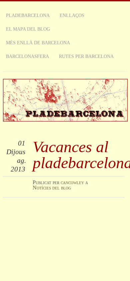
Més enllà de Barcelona (38, 42)
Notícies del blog (52, 187)
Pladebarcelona (28, 15)
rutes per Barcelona (86, 56)
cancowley (72, 182)
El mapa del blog (28, 29)
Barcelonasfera (27, 56)
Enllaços (72, 15)
